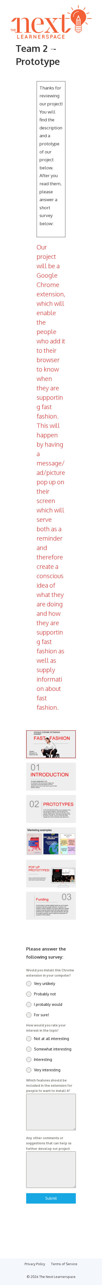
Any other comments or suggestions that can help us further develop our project (48, 1143)
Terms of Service (64, 1264)
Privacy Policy (35, 1264)
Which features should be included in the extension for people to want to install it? (49, 1085)
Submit (51, 1198)
